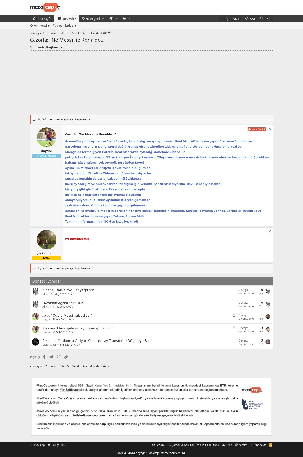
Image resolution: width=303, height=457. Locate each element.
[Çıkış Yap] (269, 18)
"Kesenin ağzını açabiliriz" (63, 302)
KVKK (229, 445)
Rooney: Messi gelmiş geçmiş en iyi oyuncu (77, 328)
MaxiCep (39, 445)
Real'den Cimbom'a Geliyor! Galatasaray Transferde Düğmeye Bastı (97, 340)
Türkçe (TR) (57, 445)
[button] (103, 18)
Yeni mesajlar (42, 25)
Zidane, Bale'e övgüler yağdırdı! (68, 290)
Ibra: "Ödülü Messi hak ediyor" (67, 315)
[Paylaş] (269, 129)
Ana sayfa (44, 18)
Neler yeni (93, 18)
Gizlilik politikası (209, 445)
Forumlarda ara (66, 25)
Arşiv (71, 294)
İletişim (160, 445)
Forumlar (69, 18)
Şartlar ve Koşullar (183, 445)
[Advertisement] (151, 81)
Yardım (243, 445)
